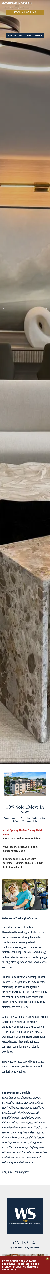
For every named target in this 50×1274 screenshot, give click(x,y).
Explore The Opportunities (25, 35)
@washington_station (25, 1247)
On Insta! (25, 1242)
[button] (3, 308)
